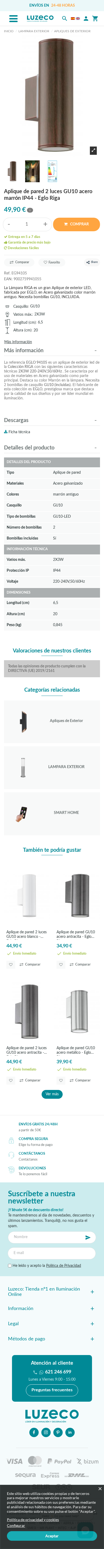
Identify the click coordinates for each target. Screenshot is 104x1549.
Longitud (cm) (24, 323)
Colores (13, 494)
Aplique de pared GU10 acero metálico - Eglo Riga (76, 1051)
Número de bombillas (24, 527)
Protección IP (18, 571)
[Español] (73, 18)
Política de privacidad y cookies (33, 1519)
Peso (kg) (14, 625)
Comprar (79, 224)
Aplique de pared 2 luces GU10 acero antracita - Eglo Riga (26, 1051)
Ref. (7, 273)
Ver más (52, 1094)
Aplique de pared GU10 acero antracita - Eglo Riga (76, 935)
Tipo (10, 473)
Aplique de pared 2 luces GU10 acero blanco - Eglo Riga (26, 935)
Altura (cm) (22, 330)
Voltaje (12, 581)
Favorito (54, 262)
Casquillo (20, 307)
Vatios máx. (22, 315)
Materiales (15, 483)
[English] (78, 18)
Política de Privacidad (63, 1266)
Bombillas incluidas (22, 538)
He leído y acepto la (46, 1266)
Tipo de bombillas (21, 516)
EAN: (8, 279)
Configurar (16, 1525)
